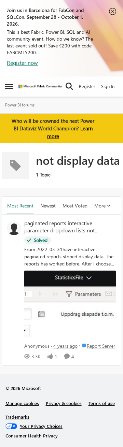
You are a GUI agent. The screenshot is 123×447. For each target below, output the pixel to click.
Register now (22, 62)
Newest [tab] (48, 205)
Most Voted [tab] (75, 205)
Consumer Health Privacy (31, 435)
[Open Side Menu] (9, 86)
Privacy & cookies (64, 403)
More (100, 205)
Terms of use (101, 403)
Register (87, 86)
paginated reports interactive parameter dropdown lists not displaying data (59, 227)
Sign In (107, 86)
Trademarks (17, 417)
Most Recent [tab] (20, 205)
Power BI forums (20, 104)
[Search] (69, 86)
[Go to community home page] (40, 86)
